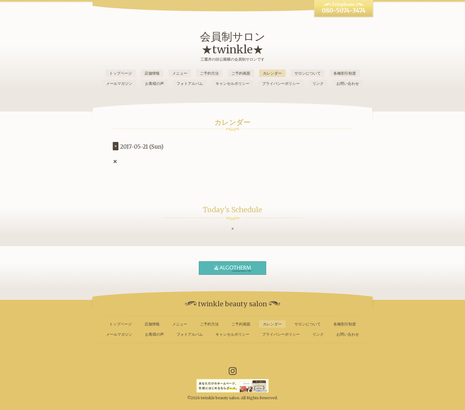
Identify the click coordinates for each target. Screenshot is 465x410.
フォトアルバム (190, 83)
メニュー (179, 73)
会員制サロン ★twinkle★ (232, 43)
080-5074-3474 (344, 10)
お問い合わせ (347, 83)
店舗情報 (152, 73)
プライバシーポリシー (281, 83)
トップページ (120, 73)
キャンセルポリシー (232, 83)
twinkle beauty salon (220, 397)
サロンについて (307, 73)
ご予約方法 (209, 73)
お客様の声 (154, 83)
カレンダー (272, 73)
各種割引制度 (344, 73)
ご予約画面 (240, 73)
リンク (318, 83)
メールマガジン (119, 83)
